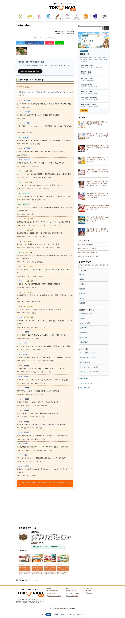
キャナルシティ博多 (86, 313)
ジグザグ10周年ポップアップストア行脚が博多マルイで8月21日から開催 (42, 380)
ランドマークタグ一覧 (85, 383)
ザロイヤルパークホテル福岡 (88, 372)
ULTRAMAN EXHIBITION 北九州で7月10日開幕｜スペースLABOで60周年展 (44, 357)
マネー (104, 16)
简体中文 (71, 614)
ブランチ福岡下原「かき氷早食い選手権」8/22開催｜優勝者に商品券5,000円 (44, 104)
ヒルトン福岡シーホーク (87, 353)
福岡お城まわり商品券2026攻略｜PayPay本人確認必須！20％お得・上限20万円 (97, 207)
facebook (89, 593)
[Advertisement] (30, 508)
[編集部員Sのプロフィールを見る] (24, 541)
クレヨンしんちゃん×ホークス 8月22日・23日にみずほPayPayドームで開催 (43, 196)
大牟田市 (34, 543)
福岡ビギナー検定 (86, 73)
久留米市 (82, 293)
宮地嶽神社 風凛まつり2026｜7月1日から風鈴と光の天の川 (38, 402)
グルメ (20, 16)
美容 (39, 16)
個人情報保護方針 (53, 590)
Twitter (20, 43)
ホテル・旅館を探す (72, 596)
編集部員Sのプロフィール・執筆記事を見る (48, 547)
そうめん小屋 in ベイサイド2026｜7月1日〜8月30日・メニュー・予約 (41, 368)
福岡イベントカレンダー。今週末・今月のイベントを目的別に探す (97, 136)
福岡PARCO (83, 328)
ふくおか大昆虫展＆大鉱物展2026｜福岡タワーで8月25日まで (39, 309)
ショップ (48, 16)
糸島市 (81, 298)
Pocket (49, 43)
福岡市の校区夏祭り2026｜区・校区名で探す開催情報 (97, 123)
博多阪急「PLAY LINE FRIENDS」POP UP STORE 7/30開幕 (38, 284)
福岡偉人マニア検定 (89, 92)
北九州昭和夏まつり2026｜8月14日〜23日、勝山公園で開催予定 (39, 233)
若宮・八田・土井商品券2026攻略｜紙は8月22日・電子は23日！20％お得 (97, 219)
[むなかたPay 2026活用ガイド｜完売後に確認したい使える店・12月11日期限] (50, 558)
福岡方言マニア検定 (88, 79)
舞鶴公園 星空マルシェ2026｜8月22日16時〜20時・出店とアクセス (41, 163)
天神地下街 (83, 332)
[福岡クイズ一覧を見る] (93, 40)
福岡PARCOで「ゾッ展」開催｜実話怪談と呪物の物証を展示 (38, 413)
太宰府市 (82, 303)
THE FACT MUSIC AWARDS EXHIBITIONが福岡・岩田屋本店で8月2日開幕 (43, 346)
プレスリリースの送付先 (54, 596)
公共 (95, 16)
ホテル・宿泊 (67, 16)
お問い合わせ (51, 593)
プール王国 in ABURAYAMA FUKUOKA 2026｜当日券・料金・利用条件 (42, 335)
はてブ (40, 43)
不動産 (86, 16)
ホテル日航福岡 (84, 362)
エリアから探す (72, 590)
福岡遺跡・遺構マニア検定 (90, 105)
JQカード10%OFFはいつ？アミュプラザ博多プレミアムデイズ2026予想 (97, 159)
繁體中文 (80, 614)
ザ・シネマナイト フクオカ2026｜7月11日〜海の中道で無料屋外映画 (41, 458)
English (56, 614)
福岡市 (81, 274)
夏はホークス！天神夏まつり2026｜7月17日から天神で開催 (38, 244)
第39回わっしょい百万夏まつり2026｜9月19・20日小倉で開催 (97, 170)
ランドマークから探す (73, 593)
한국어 (63, 614)
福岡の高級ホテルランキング (87, 248)
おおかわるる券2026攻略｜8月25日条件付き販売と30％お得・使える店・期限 (97, 195)
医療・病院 (76, 16)
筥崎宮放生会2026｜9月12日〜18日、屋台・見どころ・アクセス (97, 231)
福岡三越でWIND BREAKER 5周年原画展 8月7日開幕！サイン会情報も (42, 424)
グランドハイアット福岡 (87, 357)
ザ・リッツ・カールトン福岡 (88, 367)
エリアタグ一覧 (83, 378)
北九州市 (82, 289)
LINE (59, 43)
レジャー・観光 (29, 16)
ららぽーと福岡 (84, 323)
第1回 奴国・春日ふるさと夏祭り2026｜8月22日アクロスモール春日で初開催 (44, 140)
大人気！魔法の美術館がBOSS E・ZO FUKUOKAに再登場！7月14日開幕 (43, 447)
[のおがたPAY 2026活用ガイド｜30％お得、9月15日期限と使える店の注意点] (63, 558)
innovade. (62, 608)
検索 (79, 25)
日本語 (48, 614)
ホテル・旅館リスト (84, 387)
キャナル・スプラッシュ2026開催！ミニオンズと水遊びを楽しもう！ (41, 185)
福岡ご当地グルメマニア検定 (89, 99)
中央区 (81, 284)
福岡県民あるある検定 (91, 66)
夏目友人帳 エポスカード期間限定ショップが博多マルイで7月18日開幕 (42, 436)
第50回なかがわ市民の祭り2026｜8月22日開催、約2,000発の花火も (41, 151)
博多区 (81, 279)
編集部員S (35, 532)
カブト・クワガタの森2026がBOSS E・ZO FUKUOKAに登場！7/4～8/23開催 (44, 174)
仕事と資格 (57, 16)
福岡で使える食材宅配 (85, 244)
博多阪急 (82, 318)
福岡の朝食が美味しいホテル (87, 252)
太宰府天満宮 (83, 342)
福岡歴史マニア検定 (89, 86)
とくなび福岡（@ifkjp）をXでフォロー (30, 71)
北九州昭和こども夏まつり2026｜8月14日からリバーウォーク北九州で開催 (43, 222)
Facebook (30, 43)
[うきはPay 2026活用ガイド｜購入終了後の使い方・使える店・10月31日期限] (37, 558)
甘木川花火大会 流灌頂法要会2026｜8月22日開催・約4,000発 (38, 115)
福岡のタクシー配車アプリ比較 (88, 256)
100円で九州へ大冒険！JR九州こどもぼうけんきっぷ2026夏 (38, 391)
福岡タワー (83, 337)
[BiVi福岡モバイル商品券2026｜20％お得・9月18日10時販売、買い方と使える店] (24, 558)
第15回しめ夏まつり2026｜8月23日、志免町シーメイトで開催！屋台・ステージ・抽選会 (97, 183)
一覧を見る (84, 110)
